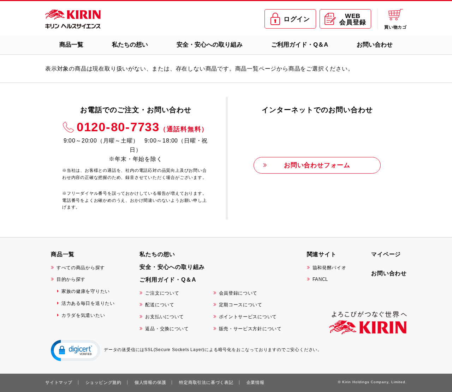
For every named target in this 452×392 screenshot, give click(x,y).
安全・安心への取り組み (210, 44)
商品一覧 (71, 44)
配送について (159, 304)
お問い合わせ (375, 44)
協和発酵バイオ (329, 267)
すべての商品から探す (80, 267)
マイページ (386, 254)
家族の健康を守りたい (85, 291)
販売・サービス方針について (250, 328)
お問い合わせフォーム (317, 165)
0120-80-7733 (142, 127)
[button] (75, 350)
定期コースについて (240, 304)
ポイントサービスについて (248, 316)
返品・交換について (167, 328)
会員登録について (238, 293)
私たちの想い (130, 44)
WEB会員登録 (352, 19)
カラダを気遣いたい (83, 315)
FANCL (320, 279)
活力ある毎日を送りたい (88, 303)
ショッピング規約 (103, 382)
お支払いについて (164, 316)
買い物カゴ (395, 27)
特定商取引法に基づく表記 (206, 382)
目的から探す (70, 279)
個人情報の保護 (150, 382)
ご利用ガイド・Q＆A (299, 44)
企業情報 (255, 382)
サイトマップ (58, 382)
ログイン (297, 19)
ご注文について (162, 293)
